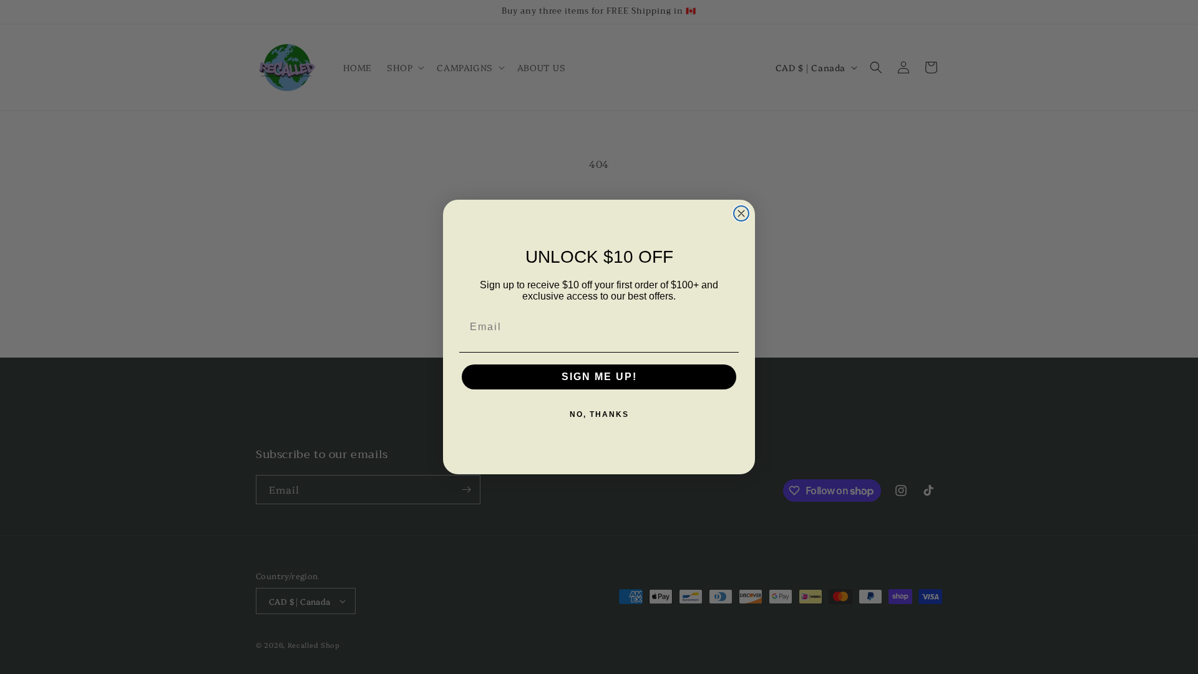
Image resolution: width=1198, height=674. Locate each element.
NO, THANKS (599, 414)
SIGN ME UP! (599, 376)
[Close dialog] (741, 213)
